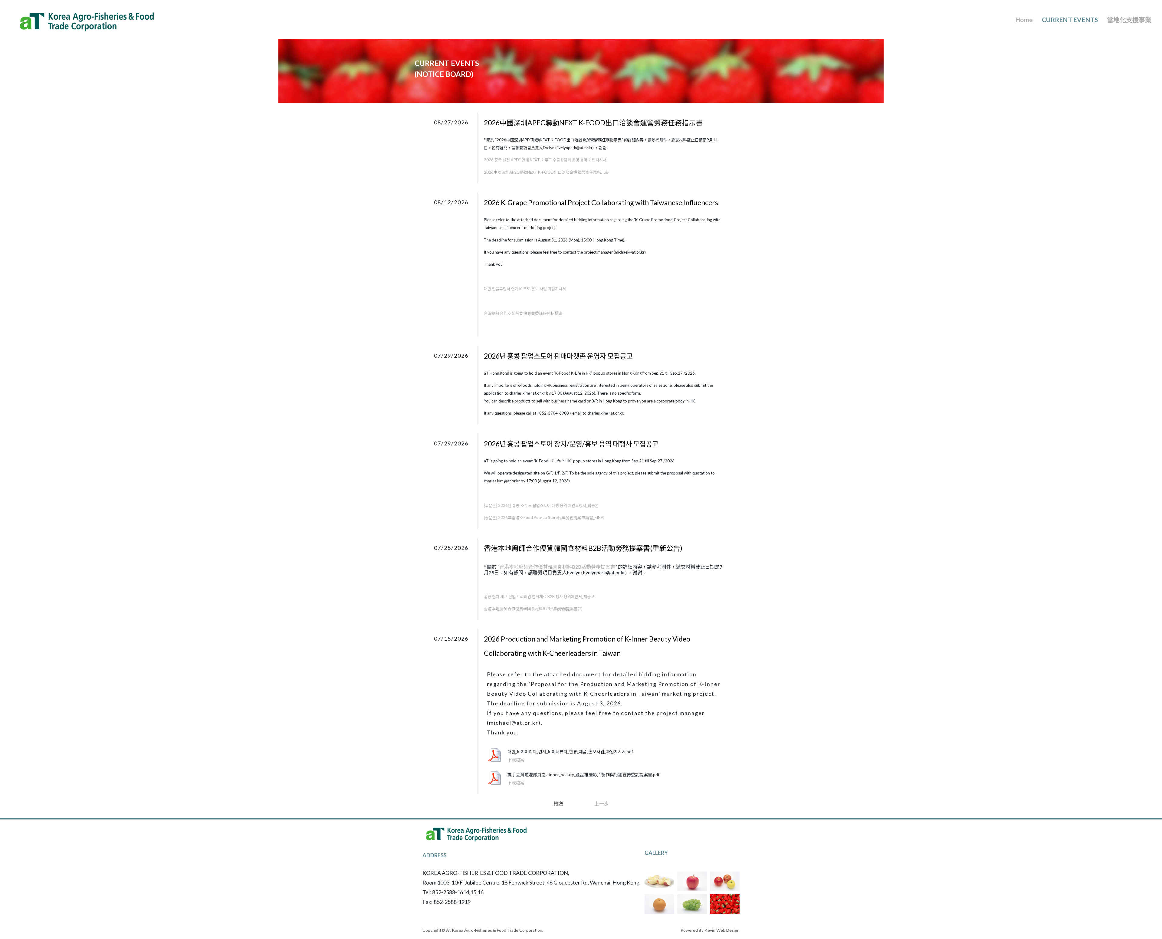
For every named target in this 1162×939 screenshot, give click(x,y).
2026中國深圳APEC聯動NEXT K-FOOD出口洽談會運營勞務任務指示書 (593, 122)
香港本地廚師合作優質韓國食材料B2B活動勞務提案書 (557, 567)
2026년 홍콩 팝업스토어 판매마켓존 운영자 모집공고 (558, 356)
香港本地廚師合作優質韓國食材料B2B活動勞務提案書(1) (533, 608)
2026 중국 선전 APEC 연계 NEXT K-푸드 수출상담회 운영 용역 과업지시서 (545, 159)
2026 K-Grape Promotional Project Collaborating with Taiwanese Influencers (601, 202)
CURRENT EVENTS (1070, 19)
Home (1024, 19)
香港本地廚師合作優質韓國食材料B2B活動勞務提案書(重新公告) (583, 548)
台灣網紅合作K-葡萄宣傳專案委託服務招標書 (523, 313)
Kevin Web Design (722, 930)
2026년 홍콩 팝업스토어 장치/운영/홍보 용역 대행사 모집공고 (571, 443)
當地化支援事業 (1129, 19)
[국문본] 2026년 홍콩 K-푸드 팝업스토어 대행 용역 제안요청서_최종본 (541, 505)
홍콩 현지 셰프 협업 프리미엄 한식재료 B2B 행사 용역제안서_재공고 (539, 596)
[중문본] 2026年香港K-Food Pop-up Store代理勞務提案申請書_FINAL (544, 517)
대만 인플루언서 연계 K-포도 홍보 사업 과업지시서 (525, 288)
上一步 (601, 803)
